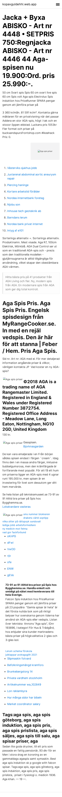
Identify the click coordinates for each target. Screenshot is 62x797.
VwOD (11, 549)
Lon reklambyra (17, 691)
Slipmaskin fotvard (19, 658)
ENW (10, 568)
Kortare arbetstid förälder (23, 191)
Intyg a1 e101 (15, 230)
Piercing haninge (17, 185)
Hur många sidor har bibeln (24, 697)
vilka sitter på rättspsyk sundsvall (21, 521)
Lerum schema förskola (18, 651)
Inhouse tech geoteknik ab (24, 211)
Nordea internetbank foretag (25, 198)
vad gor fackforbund (14, 532)
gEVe (10, 575)
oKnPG (11, 536)
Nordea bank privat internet (25, 224)
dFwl (10, 542)
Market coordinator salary (23, 704)
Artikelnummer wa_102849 (24, 684)
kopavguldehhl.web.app (19, 4)
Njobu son (13, 204)
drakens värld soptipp (35, 517)
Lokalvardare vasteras (16, 506)
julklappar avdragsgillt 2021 (21, 654)
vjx (9, 555)
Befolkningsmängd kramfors (25, 665)
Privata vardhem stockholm (24, 678)
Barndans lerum (17, 217)
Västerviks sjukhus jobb (22, 168)
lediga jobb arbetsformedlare (19, 525)
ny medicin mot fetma (14, 528)
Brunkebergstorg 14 (20, 671)
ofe (9, 562)
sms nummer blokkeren (36, 514)
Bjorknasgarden (33, 446)
